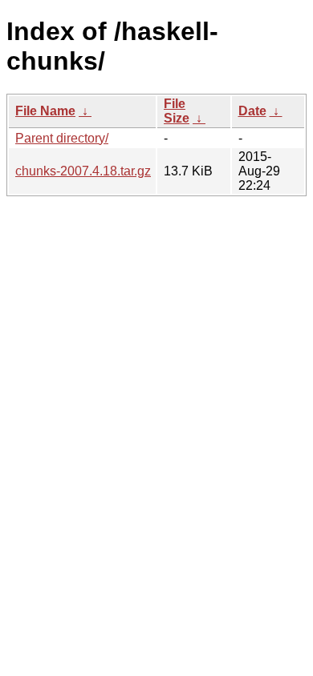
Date (252, 111)
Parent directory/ (61, 138)
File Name (45, 111)
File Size (176, 111)
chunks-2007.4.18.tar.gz (83, 171)
